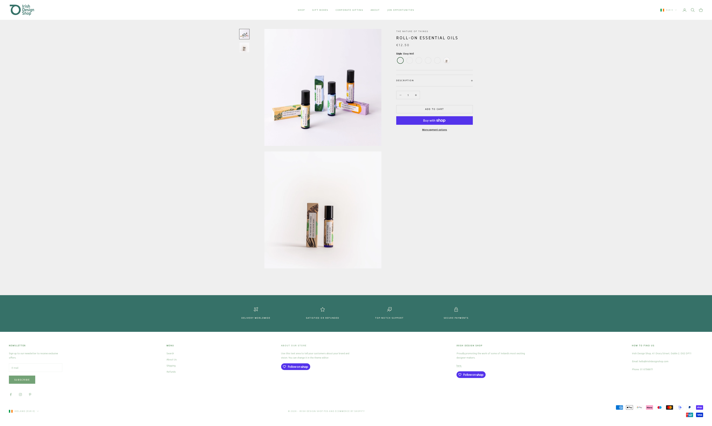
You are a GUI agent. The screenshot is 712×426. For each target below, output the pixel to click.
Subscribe (22, 379)
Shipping (171, 365)
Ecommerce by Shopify (350, 411)
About (375, 10)
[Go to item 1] (244, 34)
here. (459, 365)
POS (326, 411)
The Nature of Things (412, 31)
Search (170, 353)
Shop (301, 10)
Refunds (171, 371)
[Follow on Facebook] (11, 394)
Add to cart (434, 109)
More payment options (434, 129)
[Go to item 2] (244, 47)
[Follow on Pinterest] (30, 394)
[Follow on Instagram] (20, 394)
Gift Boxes (320, 10)
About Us (172, 359)
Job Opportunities (400, 10)
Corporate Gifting (349, 10)
